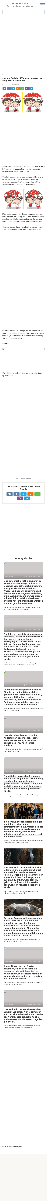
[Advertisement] (23, 43)
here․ (13, 376)
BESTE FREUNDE (20, 3)
